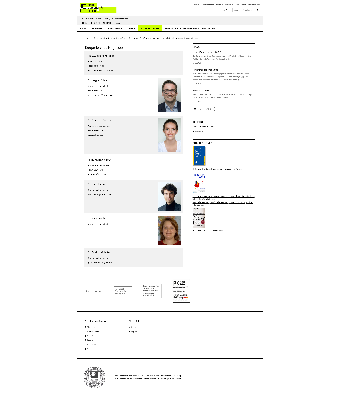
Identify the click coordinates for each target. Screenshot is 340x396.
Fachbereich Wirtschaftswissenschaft (95, 19)
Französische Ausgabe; (219, 202)
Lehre (131, 28)
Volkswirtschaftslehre (120, 19)
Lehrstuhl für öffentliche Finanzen (101, 23)
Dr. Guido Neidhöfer (99, 252)
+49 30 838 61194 (95, 169)
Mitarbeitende (208, 4)
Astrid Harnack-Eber (99, 159)
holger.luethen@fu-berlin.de (101, 95)
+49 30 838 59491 (95, 90)
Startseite (196, 4)
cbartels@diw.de (95, 134)
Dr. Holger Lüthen (98, 80)
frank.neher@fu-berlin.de (99, 194)
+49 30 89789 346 (95, 130)
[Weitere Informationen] (169, 95)
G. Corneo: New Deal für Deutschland (208, 230)
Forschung (115, 28)
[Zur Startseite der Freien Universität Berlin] (99, 8)
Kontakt (219, 4)
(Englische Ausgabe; (201, 202)
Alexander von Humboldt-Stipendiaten (190, 28)
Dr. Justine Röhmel (98, 218)
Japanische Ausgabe (237, 202)
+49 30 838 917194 (96, 65)
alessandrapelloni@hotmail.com (103, 70)
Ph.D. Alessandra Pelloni (101, 55)
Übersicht (199, 131)
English (134, 331)
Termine (97, 28)
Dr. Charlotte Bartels (99, 120)
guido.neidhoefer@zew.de (100, 262)
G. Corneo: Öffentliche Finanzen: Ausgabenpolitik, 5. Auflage (217, 169)
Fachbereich (102, 38)
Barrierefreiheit (254, 4)
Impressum (229, 4)
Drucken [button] (134, 327)
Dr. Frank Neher (96, 184)
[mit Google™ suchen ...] (257, 10)
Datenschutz (241, 4)
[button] (225, 10)
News (83, 28)
